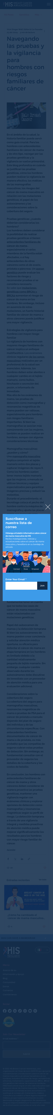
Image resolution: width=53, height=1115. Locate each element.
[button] (47, 507)
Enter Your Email (15, 579)
